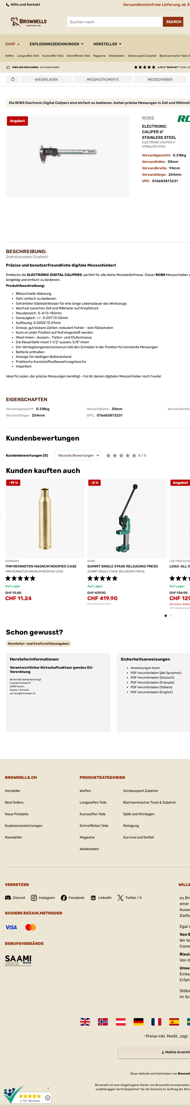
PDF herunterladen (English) (152, 692)
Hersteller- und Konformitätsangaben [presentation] (38, 643)
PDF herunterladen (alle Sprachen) (156, 673)
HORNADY (12, 561)
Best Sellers (14, 802)
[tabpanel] (45, 543)
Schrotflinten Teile (78, 55)
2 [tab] (172, 618)
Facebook (76, 898)
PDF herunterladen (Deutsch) (152, 677)
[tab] (38, 643)
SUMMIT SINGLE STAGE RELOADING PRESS (122, 566)
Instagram (47, 898)
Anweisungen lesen (145, 668)
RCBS (148, 118)
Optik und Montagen (138, 814)
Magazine (99, 55)
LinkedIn (105, 898)
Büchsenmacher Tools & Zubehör (149, 802)
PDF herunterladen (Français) (152, 682)
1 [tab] (167, 618)
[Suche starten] (173, 22)
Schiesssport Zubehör (142, 55)
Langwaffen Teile (28, 55)
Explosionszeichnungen (54, 44)
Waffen (9, 55)
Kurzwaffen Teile (53, 55)
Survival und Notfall (138, 837)
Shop (10, 44)
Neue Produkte (16, 814)
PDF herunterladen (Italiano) (151, 687)
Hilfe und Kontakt (25, 4)
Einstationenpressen (99, 603)
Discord (19, 898)
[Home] (11, 79)
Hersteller (105, 44)
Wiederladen (117, 55)
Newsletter (13, 837)
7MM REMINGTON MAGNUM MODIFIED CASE (41, 566)
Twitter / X (133, 898)
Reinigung (131, 826)
